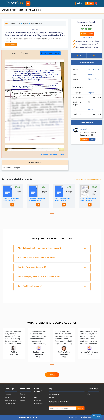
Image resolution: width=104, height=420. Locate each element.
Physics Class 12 (36, 24)
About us (22, 394)
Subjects (22, 400)
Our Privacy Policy (10, 400)
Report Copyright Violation (53, 154)
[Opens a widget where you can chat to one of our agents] (96, 416)
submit (80, 408)
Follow (92, 139)
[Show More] (11, 44)
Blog (88, 394)
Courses (22, 397)
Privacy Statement (54, 394)
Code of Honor (38, 403)
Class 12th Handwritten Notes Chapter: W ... (11, 199)
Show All (52, 375)
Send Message (84, 139)
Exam (90, 109)
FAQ (35, 397)
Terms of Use (53, 397)
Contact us (37, 400)
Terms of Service (10, 403)
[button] (89, 3)
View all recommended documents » (88, 179)
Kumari (83, 129)
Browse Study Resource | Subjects (21, 9)
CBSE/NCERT (15, 24)
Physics (25, 24)
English (91, 93)
